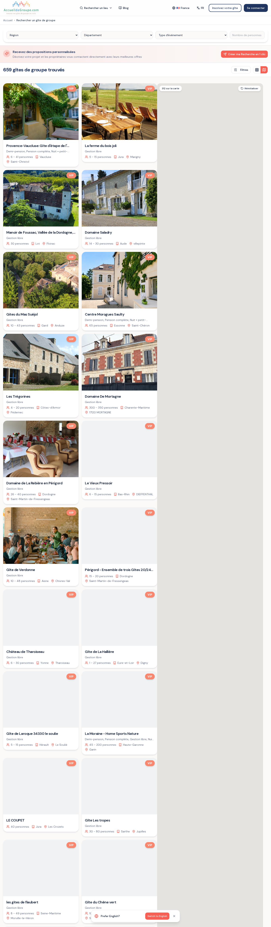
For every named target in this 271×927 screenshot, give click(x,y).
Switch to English (157, 916)
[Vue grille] (256, 69)
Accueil (7, 20)
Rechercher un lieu (96, 8)
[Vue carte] (264, 69)
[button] (240, 566)
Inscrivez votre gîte (225, 8)
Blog (126, 8)
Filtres (244, 70)
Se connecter (256, 8)
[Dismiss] (174, 916)
